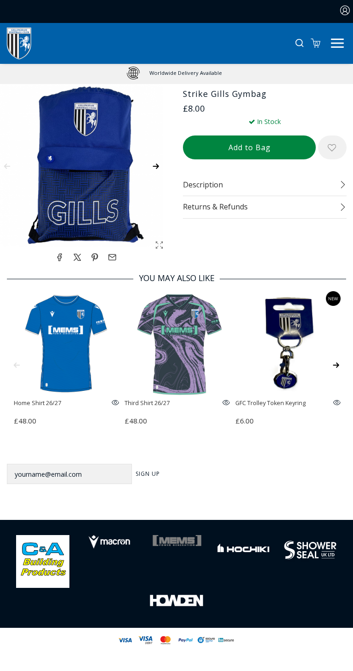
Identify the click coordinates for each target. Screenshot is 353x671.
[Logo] (19, 42)
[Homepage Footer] (42, 560)
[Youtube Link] (212, 506)
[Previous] (16, 365)
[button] (299, 43)
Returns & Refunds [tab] (215, 207)
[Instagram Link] (188, 506)
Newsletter (28, 452)
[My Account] (345, 11)
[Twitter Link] (164, 506)
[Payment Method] (155, 640)
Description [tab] (203, 185)
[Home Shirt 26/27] (66, 343)
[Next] (336, 365)
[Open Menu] (337, 42)
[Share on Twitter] (77, 257)
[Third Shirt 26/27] (177, 343)
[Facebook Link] (140, 506)
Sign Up (148, 474)
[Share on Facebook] (59, 257)
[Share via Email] (112, 257)
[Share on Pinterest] (94, 257)
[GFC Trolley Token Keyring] (287, 343)
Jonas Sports (222, 655)
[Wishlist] (332, 147)
